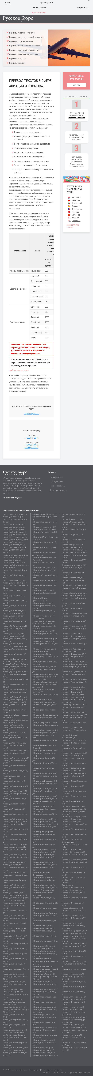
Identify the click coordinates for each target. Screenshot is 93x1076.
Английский (76, 197)
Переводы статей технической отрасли (25, 46)
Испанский (76, 206)
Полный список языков (73, 226)
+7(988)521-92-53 (82, 8)
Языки (63, 1073)
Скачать (76, 85)
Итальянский (77, 203)
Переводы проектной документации (23, 54)
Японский (75, 218)
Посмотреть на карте (58, 490)
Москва (8, 3)
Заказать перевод (39, 12)
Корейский (76, 221)
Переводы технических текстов (22, 33)
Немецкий (76, 200)
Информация (72, 1073)
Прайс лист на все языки (19, 370)
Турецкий (75, 212)
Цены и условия (84, 1073)
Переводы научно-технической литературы (26, 37)
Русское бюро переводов (31, 1070)
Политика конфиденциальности (51, 1070)
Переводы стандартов (18, 58)
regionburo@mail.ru (46, 2)
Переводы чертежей (17, 63)
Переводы (56, 1073)
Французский (77, 209)
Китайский (76, 215)
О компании (46, 1073)
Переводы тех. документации (21, 41)
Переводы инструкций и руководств (23, 50)
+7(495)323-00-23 (39, 8)
